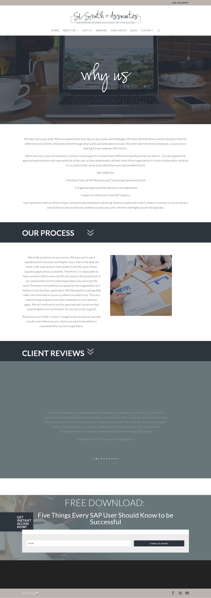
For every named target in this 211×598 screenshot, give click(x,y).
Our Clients (119, 30)
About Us (69, 30)
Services (101, 30)
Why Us (87, 30)
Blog (133, 30)
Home (55, 30)
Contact (147, 30)
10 (117, 458)
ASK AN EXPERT (180, 3)
